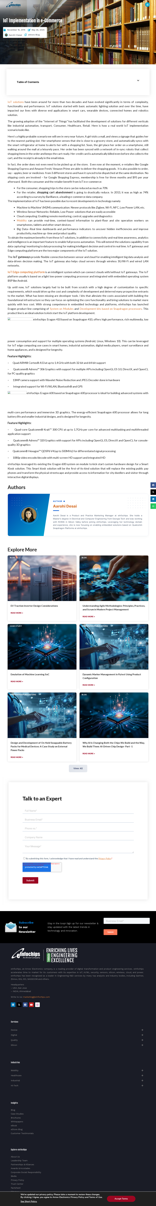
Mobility (22, 220)
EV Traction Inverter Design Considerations (34, 605)
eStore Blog (34, 35)
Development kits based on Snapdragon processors (111, 308)
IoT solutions (16, 102)
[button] (153, 485)
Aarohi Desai (15, 35)
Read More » (17, 613)
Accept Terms (121, 1198)
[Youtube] (31, 1004)
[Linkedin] (13, 1004)
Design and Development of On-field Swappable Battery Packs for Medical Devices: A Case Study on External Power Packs (41, 746)
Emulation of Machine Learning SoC (30, 674)
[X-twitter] (19, 1004)
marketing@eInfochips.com (36, 997)
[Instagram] (37, 1004)
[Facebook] (25, 1004)
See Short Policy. (29, 1201)
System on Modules (62, 308)
